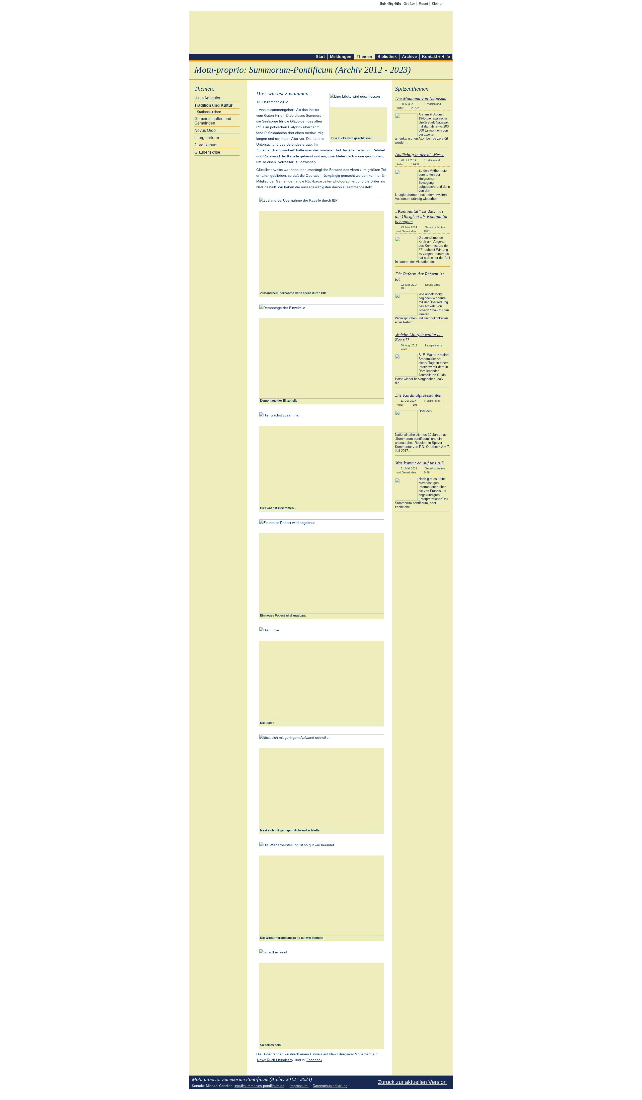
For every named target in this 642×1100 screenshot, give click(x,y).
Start (320, 56)
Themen (364, 56)
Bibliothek (387, 56)
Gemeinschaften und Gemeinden (212, 120)
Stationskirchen (209, 112)
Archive (409, 56)
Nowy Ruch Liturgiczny (275, 1060)
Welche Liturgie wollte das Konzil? (419, 337)
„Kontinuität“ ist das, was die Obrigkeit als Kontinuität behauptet (421, 216)
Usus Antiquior (207, 98)
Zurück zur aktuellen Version (412, 1082)
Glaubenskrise (207, 152)
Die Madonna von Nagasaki (420, 98)
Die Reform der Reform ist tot (419, 276)
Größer (409, 4)
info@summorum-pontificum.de (259, 1086)
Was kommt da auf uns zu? (419, 462)
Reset (423, 4)
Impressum (299, 1086)
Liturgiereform (206, 138)
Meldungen (340, 56)
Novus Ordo (205, 130)
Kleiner (437, 4)
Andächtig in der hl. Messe (419, 154)
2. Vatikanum (205, 145)
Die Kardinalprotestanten (418, 395)
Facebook (314, 1060)
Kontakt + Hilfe (436, 56)
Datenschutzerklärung (330, 1086)
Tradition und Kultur (213, 105)
